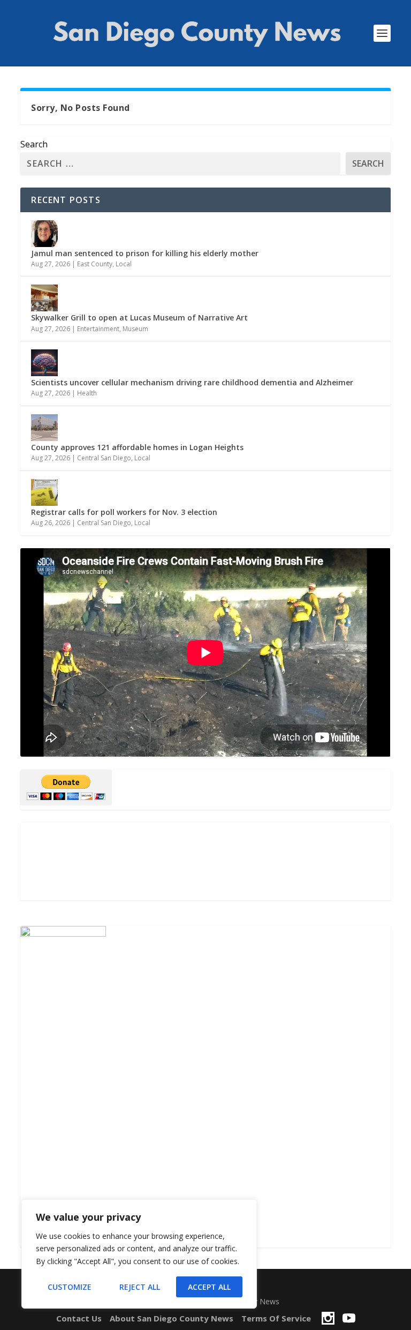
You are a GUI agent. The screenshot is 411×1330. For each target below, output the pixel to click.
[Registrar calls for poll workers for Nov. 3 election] (44, 492)
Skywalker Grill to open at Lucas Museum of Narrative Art (140, 317)
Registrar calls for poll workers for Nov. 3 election (124, 512)
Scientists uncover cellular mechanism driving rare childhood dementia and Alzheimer (192, 382)
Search (34, 144)
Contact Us (79, 1318)
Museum (135, 328)
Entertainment (98, 328)
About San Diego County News (171, 1318)
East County (94, 263)
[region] (139, 1254)
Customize (70, 1287)
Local (124, 263)
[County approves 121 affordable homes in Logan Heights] (44, 427)
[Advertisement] (205, 861)
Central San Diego (104, 457)
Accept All (209, 1287)
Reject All (139, 1287)
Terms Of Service (276, 1318)
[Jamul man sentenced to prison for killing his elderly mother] (44, 233)
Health (87, 393)
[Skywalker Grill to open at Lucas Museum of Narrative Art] (44, 298)
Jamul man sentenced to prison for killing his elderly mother (144, 253)
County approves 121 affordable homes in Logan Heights (137, 447)
